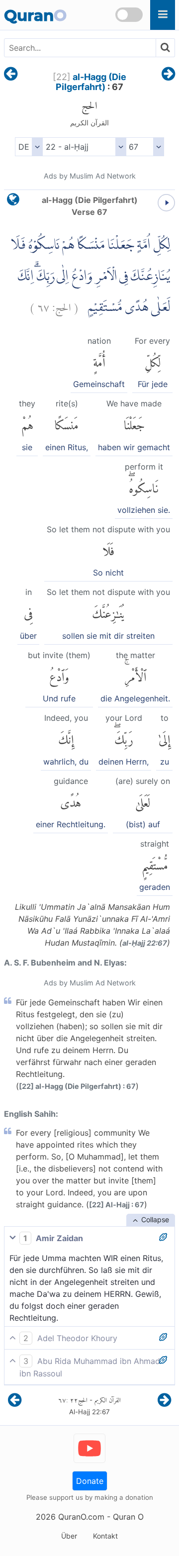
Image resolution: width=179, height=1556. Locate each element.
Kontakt (105, 1536)
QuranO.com (81, 1517)
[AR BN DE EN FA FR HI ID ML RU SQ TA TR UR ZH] (28, 146)
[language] (13, 201)
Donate (89, 1481)
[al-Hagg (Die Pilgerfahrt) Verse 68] (168, 75)
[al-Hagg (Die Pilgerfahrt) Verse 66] (10, 75)
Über (69, 1536)
